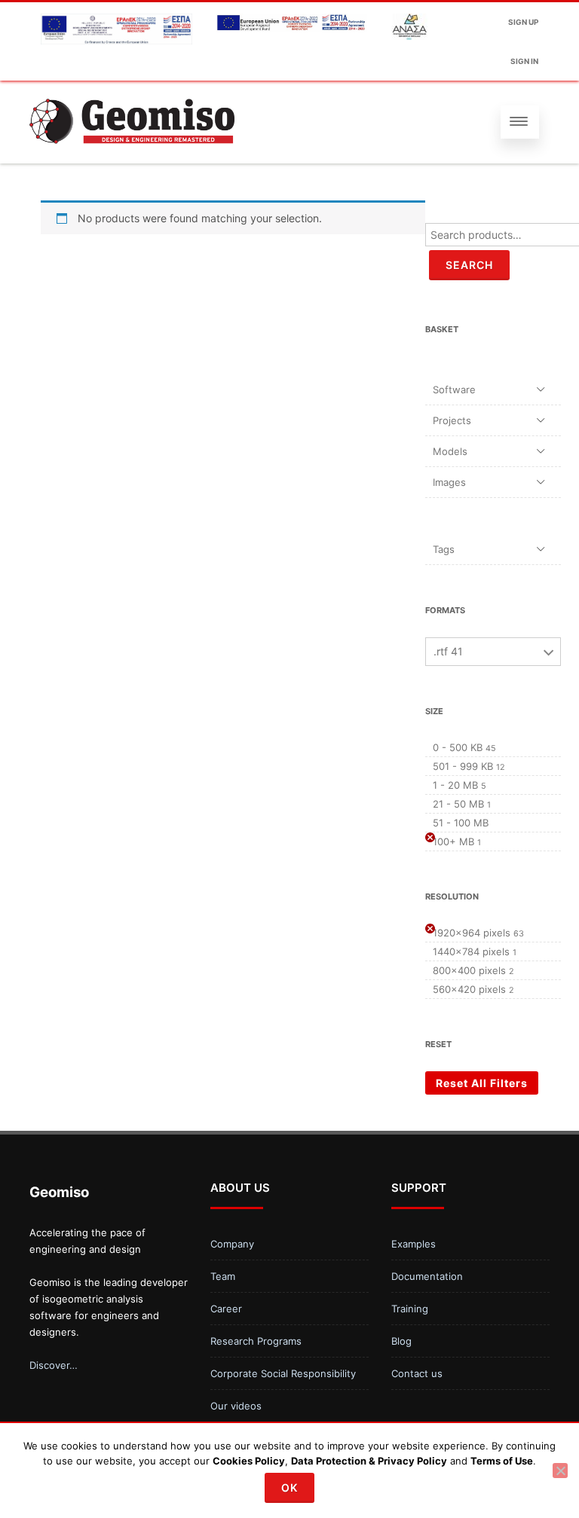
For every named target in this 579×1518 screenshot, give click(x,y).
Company (232, 1244)
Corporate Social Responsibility (283, 1373)
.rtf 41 (448, 651)
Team (222, 1276)
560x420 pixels (469, 989)
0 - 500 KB (457, 747)
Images (449, 482)
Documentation (427, 1276)
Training (409, 1309)
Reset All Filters (482, 1083)
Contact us (417, 1373)
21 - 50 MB (458, 804)
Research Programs (256, 1341)
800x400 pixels (469, 970)
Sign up (523, 21)
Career (226, 1309)
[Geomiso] (131, 157)
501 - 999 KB (463, 766)
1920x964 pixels (471, 933)
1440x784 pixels (471, 951)
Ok (289, 1487)
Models (450, 451)
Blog (401, 1341)
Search (469, 264)
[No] (560, 1470)
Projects (452, 420)
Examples (413, 1244)
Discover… (53, 1365)
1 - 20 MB (455, 785)
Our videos (236, 1406)
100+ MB (453, 841)
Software (454, 389)
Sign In (524, 61)
